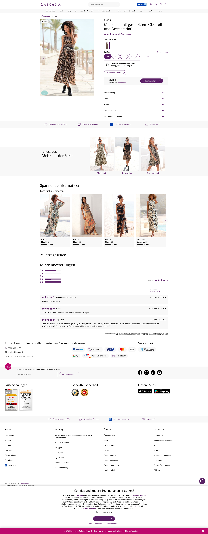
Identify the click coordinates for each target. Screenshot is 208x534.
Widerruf (157, 470)
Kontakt (8, 440)
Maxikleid (101, 173)
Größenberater (162, 52)
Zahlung (8, 445)
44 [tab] (148, 56)
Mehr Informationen (114, 524)
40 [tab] (132, 56)
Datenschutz (158, 450)
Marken (54, 16)
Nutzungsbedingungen (162, 455)
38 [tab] (124, 56)
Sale (160, 11)
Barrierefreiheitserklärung (163, 440)
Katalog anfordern (111, 460)
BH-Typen (58, 448)
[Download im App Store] (145, 391)
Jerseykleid (127, 173)
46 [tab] (157, 56)
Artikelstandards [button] (110, 110)
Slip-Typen (58, 453)
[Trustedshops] (75, 392)
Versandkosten (122, 82)
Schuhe (133, 11)
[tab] (107, 45)
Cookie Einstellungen (162, 465)
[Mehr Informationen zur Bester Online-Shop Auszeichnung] (11, 400)
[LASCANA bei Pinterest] (153, 372)
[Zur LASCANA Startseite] (51, 4)
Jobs (106, 440)
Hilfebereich (9, 435)
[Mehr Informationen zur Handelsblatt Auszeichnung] (26, 400)
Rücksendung (10, 455)
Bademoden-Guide (61, 463)
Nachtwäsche (105, 11)
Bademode (51, 11)
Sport (143, 11)
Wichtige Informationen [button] (113, 116)
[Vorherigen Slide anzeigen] (43, 57)
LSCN (151, 11)
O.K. (97, 519)
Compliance (158, 435)
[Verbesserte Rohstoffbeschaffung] (44, 92)
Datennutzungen (139, 495)
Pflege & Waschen (61, 443)
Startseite (46, 16)
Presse (106, 450)
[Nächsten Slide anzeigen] (91, 57)
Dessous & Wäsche (85, 11)
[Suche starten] (117, 4)
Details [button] (106, 99)
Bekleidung (66, 11)
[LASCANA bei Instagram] (146, 372)
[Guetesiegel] (84, 392)
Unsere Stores (109, 445)
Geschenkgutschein (111, 465)
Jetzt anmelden (68, 375)
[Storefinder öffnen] (150, 4)
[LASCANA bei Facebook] (140, 372)
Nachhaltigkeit (109, 470)
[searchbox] (101, 4)
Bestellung (9, 460)
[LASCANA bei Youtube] (159, 372)
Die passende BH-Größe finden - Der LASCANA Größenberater (73, 436)
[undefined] (163, 155)
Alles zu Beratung (61, 468)
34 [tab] (108, 56)
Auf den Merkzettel (114, 73)
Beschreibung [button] (109, 93)
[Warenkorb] (165, 4)
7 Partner (79, 495)
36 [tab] (116, 56)
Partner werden (110, 455)
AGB (155, 445)
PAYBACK (12, 465)
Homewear (120, 11)
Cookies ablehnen (88, 508)
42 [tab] (140, 56)
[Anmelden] (155, 4)
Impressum (158, 460)
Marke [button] (106, 105)
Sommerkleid (153, 173)
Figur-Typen (59, 458)
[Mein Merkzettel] (160, 4)
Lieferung (8, 450)
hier (135, 506)
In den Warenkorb (150, 81)
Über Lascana (109, 435)
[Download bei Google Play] (162, 391)
